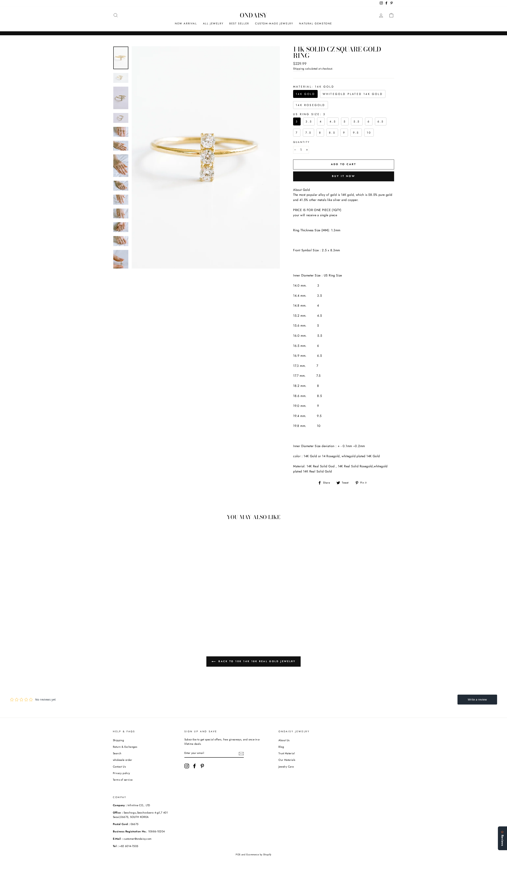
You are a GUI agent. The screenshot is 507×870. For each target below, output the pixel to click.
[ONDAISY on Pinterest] (202, 766)
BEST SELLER (239, 23)
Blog (281, 747)
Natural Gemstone (315, 23)
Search (117, 753)
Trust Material (286, 753)
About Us (283, 740)
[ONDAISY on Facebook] (194, 766)
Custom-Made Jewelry (274, 23)
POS (238, 854)
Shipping (298, 69)
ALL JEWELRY (213, 23)
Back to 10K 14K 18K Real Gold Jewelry (256, 661)
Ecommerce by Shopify (258, 854)
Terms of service (122, 780)
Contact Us (119, 767)
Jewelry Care (286, 767)
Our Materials (286, 760)
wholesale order (122, 760)
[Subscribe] (241, 753)
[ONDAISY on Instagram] (186, 766)
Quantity (301, 142)
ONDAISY (253, 15)
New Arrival (186, 23)
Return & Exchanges (125, 747)
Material (313, 86)
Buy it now (343, 176)
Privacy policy (121, 773)
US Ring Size (309, 114)
